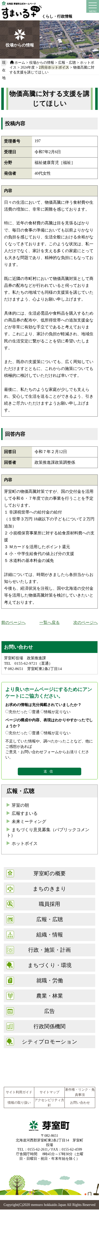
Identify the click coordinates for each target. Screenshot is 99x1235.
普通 (36, 712)
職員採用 (49, 904)
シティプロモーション (49, 1042)
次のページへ (85, 622)
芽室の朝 (20, 805)
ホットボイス (25, 843)
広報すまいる (25, 813)
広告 (49, 1011)
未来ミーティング (29, 821)
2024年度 (28, 67)
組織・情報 (49, 934)
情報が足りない (57, 712)
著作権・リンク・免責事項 (80, 1092)
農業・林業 (49, 996)
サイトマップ (49, 1092)
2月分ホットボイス (54, 67)
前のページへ (13, 622)
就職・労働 (49, 980)
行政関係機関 (49, 1026)
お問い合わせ (80, 1102)
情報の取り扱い (19, 1102)
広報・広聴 (67, 62)
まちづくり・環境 (50, 965)
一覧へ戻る (49, 622)
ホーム (19, 62)
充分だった (18, 712)
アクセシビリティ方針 (49, 1102)
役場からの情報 (41, 62)
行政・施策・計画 (49, 950)
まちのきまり (49, 889)
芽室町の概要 (50, 873)
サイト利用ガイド (19, 1092)
